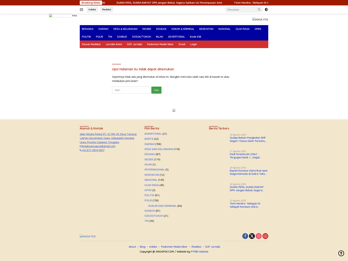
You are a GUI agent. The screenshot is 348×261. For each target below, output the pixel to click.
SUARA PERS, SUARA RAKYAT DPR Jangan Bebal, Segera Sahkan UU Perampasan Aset (159, 2)
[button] (259, 9)
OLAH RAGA (243, 29)
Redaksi (106, 9)
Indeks (92, 9)
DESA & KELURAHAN (125, 29)
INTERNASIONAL (154, 169)
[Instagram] (259, 236)
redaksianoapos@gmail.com (98, 146)
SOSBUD (122, 36)
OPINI (258, 29)
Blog (142, 246)
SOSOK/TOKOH (141, 36)
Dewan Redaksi (91, 44)
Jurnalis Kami (114, 44)
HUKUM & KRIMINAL (182, 29)
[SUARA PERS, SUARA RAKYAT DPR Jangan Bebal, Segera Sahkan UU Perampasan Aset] (218, 189)
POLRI (99, 36)
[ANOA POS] (260, 19)
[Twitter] (252, 236)
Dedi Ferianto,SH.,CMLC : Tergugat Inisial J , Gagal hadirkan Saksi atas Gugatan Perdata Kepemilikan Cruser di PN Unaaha (248, 156)
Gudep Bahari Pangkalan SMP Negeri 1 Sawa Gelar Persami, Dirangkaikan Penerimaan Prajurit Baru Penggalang (248, 139)
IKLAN (159, 36)
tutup (74, 15)
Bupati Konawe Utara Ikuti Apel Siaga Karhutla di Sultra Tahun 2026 (248, 172)
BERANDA (88, 29)
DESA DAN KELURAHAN (158, 149)
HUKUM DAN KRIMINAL (162, 205)
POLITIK (86, 36)
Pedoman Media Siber (160, 44)
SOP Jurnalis (134, 44)
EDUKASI (161, 29)
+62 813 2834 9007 (93, 150)
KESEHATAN (206, 29)
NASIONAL (224, 29)
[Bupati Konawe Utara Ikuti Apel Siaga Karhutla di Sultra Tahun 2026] (218, 173)
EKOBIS (146, 29)
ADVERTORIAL (176, 36)
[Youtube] (265, 236)
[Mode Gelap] (266, 10)
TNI (110, 36)
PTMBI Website (199, 251)
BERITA (148, 138)
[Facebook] (245, 236)
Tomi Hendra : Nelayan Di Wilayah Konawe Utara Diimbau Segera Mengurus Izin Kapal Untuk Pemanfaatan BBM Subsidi (249, 205)
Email (182, 44)
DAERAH (103, 29)
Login (193, 44)
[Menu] (82, 10)
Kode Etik (195, 36)
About (132, 246)
